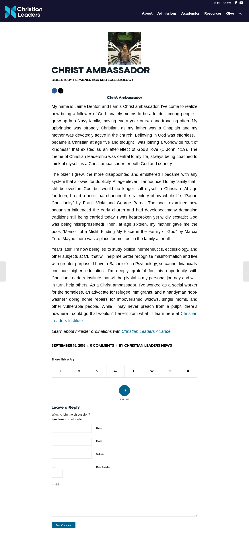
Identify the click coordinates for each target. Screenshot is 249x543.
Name (99, 428)
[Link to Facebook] (235, 2)
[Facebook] (54, 90)
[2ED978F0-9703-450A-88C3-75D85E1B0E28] (124, 48)
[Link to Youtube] (241, 2)
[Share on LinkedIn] (115, 371)
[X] (60, 90)
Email (99, 441)
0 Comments (102, 345)
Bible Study (62, 80)
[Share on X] (79, 371)
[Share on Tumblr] (134, 371)
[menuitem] (217, 3)
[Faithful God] (246, 271)
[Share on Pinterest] (97, 371)
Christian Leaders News (148, 345)
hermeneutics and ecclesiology (103, 80)
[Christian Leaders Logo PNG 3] (23, 14)
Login (217, 3)
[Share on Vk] (152, 371)
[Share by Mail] (188, 371)
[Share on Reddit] (170, 371)
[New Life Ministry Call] (3, 271)
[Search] (240, 14)
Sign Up (227, 3)
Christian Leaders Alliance (146, 331)
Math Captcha (103, 467)
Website (100, 454)
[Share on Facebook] (61, 371)
